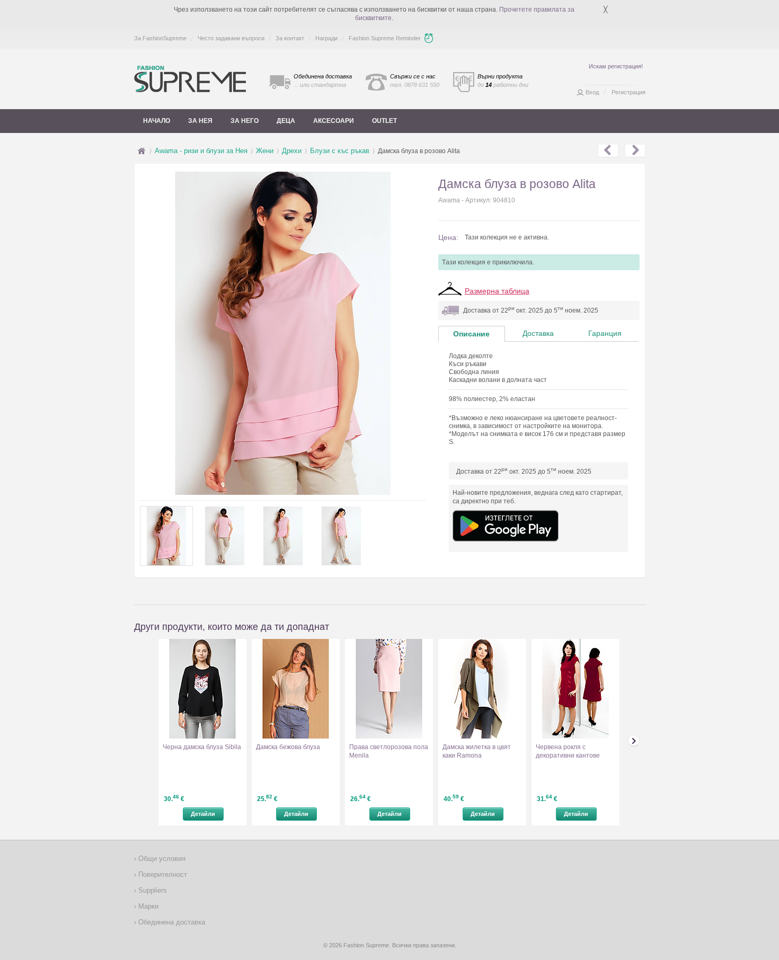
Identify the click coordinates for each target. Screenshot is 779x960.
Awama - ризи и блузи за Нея (201, 151)
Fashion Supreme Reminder (385, 38)
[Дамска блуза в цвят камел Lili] (635, 151)
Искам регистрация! (616, 66)
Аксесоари (333, 121)
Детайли (203, 814)
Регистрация (628, 92)
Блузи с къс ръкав (339, 151)
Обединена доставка (170, 922)
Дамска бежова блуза (288, 747)
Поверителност (161, 874)
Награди (326, 38)
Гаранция (605, 333)
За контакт (290, 38)
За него (245, 121)
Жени (264, 151)
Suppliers (151, 890)
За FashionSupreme (160, 38)
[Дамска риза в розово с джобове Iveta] (608, 151)
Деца (286, 121)
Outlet (384, 121)
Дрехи (292, 151)
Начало (156, 121)
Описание (471, 334)
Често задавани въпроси (231, 38)
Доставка (538, 333)
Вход (592, 92)
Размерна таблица (497, 291)
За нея (200, 121)
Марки (147, 906)
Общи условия (160, 859)
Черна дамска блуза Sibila (202, 747)
